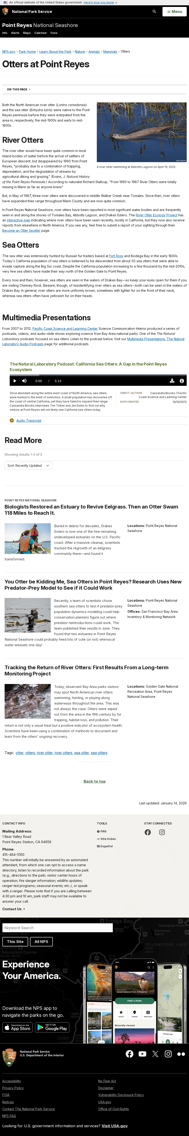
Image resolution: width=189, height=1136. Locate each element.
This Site (15, 941)
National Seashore (40, 25)
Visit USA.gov (115, 1126)
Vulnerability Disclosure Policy (121, 1095)
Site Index (108, 839)
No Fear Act (107, 1081)
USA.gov (104, 1102)
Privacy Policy (13, 1088)
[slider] (98, 375)
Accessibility (11, 1081)
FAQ (103, 831)
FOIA (5, 1095)
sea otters (99, 752)
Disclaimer (106, 1088)
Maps (27, 33)
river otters (63, 752)
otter (20, 752)
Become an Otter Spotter (21, 230)
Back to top (95, 781)
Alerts (15, 33)
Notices (8, 1102)
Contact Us (12, 909)
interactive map (18, 220)
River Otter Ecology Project (156, 215)
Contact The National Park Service (28, 1109)
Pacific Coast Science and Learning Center (65, 328)
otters (30, 752)
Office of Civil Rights (113, 1109)
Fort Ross (116, 256)
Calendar (40, 33)
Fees (53, 33)
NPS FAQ (9, 1116)
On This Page (27, 89)
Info (4, 33)
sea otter (81, 752)
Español (106, 846)
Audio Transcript (28, 420)
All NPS (41, 941)
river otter (45, 752)
